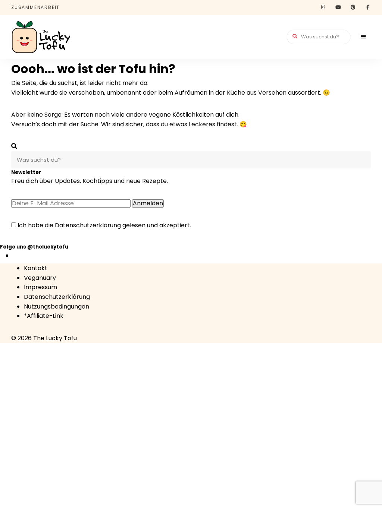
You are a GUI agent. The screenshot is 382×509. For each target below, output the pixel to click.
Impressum (40, 287)
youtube (338, 7)
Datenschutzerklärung (88, 225)
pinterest (352, 7)
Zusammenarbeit (35, 7)
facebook (367, 7)
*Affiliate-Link (43, 316)
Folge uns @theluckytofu (34, 246)
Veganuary (40, 278)
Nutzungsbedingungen (56, 306)
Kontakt (35, 268)
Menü (363, 36)
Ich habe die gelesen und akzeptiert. (103, 225)
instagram (323, 7)
